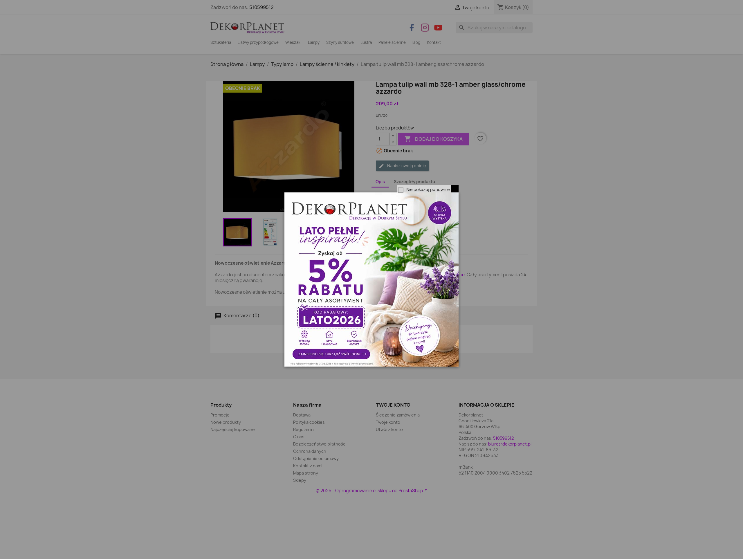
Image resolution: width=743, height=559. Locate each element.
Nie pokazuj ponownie (428, 189)
